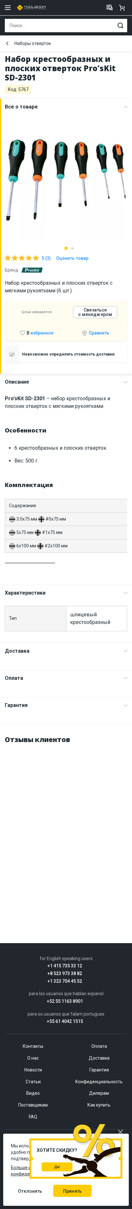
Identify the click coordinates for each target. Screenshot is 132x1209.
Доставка (17, 651)
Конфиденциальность (99, 1081)
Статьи (33, 1081)
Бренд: (12, 270)
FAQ (33, 1116)
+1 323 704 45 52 (64, 981)
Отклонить (30, 1191)
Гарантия (16, 705)
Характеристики (25, 593)
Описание (17, 382)
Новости (33, 1069)
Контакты (33, 1046)
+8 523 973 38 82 (64, 973)
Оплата (14, 678)
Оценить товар (72, 258)
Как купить (99, 1105)
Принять (72, 1191)
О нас (33, 1058)
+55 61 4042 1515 (65, 1021)
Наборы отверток (32, 43)
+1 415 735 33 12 (64, 966)
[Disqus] (66, 830)
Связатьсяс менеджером (95, 312)
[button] (66, 248)
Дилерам (99, 1093)
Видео (33, 1093)
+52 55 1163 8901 (65, 1001)
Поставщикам (33, 1105)
